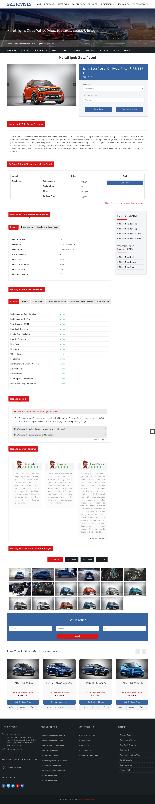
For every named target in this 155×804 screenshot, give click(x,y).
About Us (85, 746)
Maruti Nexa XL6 (126, 257)
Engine (13, 227)
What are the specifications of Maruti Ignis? (36, 435)
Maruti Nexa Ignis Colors (130, 234)
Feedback (85, 741)
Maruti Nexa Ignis (132, 683)
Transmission (27, 227)
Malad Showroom (50, 751)
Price (54, 50)
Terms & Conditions (89, 756)
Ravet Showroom (49, 781)
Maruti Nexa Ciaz (126, 267)
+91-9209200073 (14, 767)
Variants (65, 50)
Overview (25, 50)
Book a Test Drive (89, 736)
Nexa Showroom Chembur (54, 736)
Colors (116, 50)
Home (38, 4)
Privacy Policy (126, 770)
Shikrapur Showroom (51, 766)
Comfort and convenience (109, 302)
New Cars (49, 4)
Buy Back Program (128, 745)
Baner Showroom (49, 776)
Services (92, 4)
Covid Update (126, 760)
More (126, 50)
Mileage (77, 50)
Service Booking (127, 735)
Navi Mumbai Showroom (53, 746)
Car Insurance (126, 765)
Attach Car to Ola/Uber (130, 755)
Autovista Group (88, 799)
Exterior (13, 302)
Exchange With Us (128, 740)
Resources (106, 4)
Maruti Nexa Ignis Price (129, 224)
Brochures (89, 50)
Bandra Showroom (50, 756)
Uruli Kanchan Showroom (53, 771)
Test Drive (103, 50)
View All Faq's (99, 440)
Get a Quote (98, 109)
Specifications (41, 50)
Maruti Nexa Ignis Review (130, 239)
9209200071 (140, 4)
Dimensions (38, 302)
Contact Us (86, 751)
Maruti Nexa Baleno (127, 262)
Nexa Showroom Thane (52, 741)
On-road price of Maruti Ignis (32, 418)
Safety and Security (57, 302)
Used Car (62, 4)
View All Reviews (98, 539)
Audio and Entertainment (81, 302)
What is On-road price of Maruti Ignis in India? (37, 412)
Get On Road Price (23, 702)
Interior (25, 302)
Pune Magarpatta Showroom (55, 761)
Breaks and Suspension (48, 227)
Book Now (11, 50)
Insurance (122, 4)
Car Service (78, 4)
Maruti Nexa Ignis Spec (129, 229)
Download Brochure (129, 109)
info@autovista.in (14, 749)
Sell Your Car (125, 750)
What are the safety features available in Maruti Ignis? (40, 429)
